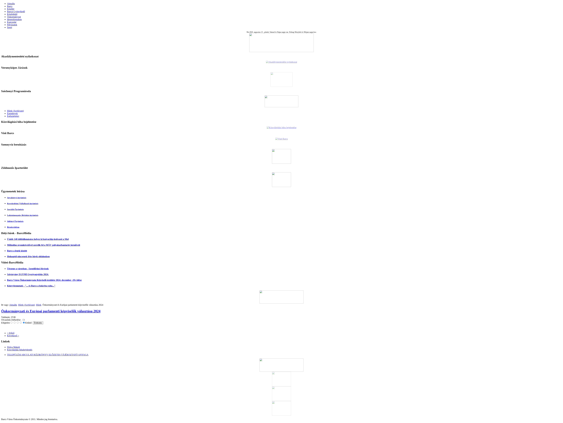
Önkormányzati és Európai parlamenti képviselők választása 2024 (50, 311)
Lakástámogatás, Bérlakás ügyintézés (22, 215)
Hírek (38, 305)
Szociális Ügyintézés (15, 209)
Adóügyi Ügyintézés (15, 221)
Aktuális (11, 3)
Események (12, 113)
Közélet (10, 9)
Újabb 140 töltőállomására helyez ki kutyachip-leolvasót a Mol (38, 239)
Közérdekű (12, 14)
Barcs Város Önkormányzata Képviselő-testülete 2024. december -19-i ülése (44, 280)
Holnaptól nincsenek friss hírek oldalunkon (28, 256)
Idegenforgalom (14, 19)
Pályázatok (12, 24)
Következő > (13, 335)
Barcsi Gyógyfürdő (16, 11)
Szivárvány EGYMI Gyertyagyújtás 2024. (28, 274)
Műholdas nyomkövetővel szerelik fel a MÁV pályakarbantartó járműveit (43, 245)
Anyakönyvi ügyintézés (16, 198)
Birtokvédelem (13, 227)
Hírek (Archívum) (15, 111)
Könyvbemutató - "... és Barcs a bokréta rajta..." (31, 286)
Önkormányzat (14, 17)
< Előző (10, 333)
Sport (9, 27)
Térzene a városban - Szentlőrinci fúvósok (28, 268)
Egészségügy (13, 116)
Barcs (9, 6)
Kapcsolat (11, 22)
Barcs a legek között (17, 250)
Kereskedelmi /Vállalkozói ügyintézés (22, 203)
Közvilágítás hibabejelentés (19, 349)
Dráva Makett (13, 347)
